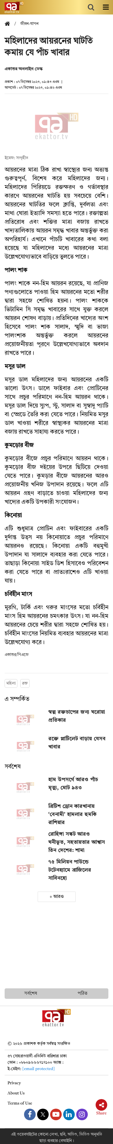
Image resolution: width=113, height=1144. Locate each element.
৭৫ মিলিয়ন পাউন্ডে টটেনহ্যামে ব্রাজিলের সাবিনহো (69, 870)
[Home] (9, 24)
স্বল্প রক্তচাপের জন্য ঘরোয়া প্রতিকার (76, 716)
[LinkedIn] (69, 1114)
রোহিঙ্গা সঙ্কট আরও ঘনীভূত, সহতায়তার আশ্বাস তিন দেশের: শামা (76, 842)
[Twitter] (43, 1114)
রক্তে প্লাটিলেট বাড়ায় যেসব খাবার (77, 743)
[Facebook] (30, 1114)
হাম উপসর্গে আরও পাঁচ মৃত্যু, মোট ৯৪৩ (73, 783)
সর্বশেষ (13, 767)
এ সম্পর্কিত (17, 699)
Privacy (14, 1083)
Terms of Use (20, 1103)
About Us (16, 1093)
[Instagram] (82, 1114)
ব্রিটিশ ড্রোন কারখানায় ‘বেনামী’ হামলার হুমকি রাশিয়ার (72, 814)
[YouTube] (56, 1114)
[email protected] (38, 1069)
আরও (58, 896)
